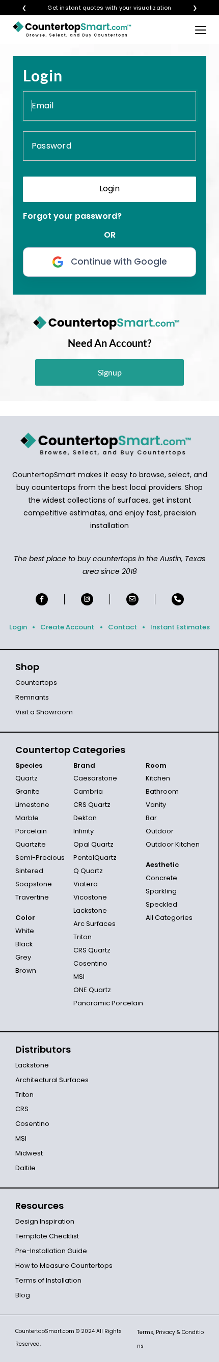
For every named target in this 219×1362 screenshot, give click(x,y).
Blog (22, 1295)
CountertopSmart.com (44, 1331)
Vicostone (90, 897)
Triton (82, 937)
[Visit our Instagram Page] (87, 599)
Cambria (88, 791)
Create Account (67, 627)
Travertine (32, 897)
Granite (27, 791)
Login (18, 627)
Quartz (26, 778)
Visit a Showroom (44, 712)
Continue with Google (119, 261)
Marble (27, 818)
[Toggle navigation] (200, 29)
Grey (23, 957)
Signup (110, 372)
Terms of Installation (48, 1280)
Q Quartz (88, 871)
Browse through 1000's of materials (100, 8)
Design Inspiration (44, 1221)
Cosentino (90, 963)
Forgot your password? (72, 216)
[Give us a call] (178, 599)
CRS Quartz (92, 804)
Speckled (161, 904)
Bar (151, 818)
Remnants (32, 697)
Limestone (32, 804)
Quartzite (30, 844)
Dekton (85, 818)
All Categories (169, 917)
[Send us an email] (132, 599)
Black (24, 944)
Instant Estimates (180, 627)
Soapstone (33, 884)
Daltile (25, 1168)
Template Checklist (47, 1236)
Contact (122, 627)
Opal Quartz (93, 844)
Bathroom (162, 791)
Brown (25, 970)
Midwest (29, 1153)
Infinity (83, 831)
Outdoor (160, 831)
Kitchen (158, 778)
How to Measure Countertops (64, 1265)
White (24, 931)
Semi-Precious (40, 857)
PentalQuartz (95, 857)
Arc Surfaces (94, 924)
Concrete (161, 878)
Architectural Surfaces (52, 1080)
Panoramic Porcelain (108, 1003)
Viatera (85, 884)
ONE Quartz (92, 990)
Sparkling (161, 891)
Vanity (156, 804)
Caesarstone (95, 778)
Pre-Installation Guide (51, 1251)
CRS (22, 1109)
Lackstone (90, 910)
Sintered (29, 871)
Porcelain (31, 831)
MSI (79, 976)
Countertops (36, 682)
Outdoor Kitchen (173, 844)
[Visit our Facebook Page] (42, 599)
